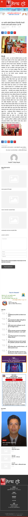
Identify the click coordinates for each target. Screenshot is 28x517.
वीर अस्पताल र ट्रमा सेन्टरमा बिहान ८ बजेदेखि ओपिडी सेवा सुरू (16, 150)
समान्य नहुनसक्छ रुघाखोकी (9, 442)
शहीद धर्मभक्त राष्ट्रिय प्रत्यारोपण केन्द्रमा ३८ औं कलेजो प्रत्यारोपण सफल (17, 347)
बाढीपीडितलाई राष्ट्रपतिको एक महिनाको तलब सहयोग (17, 315)
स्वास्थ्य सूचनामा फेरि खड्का (6, 189)
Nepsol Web (19, 515)
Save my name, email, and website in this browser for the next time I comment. (13, 261)
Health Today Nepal (14, 162)
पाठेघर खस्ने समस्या (15, 449)
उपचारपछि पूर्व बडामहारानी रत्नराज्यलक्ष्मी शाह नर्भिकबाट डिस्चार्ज (16, 336)
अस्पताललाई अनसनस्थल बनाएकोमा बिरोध (9, 230)
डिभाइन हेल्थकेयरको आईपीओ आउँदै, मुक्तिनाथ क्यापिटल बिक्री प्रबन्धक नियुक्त (17, 320)
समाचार (14, 26)
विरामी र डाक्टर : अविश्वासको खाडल (19, 464)
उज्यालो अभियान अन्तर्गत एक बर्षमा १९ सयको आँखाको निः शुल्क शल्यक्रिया (13, 147)
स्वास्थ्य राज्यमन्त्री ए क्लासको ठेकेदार (8, 209)
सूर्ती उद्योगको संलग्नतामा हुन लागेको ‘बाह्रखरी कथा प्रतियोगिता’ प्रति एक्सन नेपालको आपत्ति (17, 341)
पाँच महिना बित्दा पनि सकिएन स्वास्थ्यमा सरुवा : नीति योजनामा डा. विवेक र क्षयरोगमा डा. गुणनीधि (17, 352)
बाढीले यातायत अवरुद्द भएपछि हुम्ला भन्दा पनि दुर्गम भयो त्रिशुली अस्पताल (16, 326)
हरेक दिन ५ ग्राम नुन (16, 456)
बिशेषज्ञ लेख (4, 440)
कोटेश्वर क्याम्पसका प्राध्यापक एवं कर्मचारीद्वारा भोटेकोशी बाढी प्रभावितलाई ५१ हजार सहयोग (17, 331)
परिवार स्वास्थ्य (13, 447)
